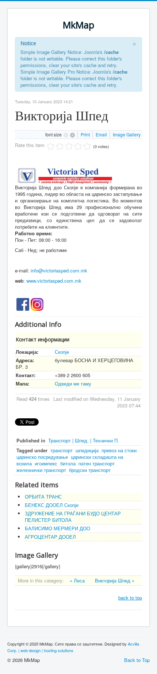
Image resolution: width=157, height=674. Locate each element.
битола (68, 463)
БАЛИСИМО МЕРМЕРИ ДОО (57, 528)
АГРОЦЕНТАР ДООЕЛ (50, 536)
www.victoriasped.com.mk (53, 280)
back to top (130, 597)
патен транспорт (96, 463)
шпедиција (87, 450)
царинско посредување (42, 456)
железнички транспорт (41, 469)
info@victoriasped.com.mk (59, 270)
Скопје (62, 351)
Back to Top (137, 659)
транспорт (61, 450)
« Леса (78, 580)
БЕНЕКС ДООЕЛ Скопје (51, 504)
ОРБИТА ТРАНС (43, 496)
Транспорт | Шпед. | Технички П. (83, 440)
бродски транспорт (90, 469)
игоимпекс (46, 463)
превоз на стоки (119, 450)
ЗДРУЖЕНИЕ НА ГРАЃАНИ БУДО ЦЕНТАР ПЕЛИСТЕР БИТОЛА (73, 516)
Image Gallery (127, 134)
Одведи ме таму (73, 383)
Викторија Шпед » (114, 580)
